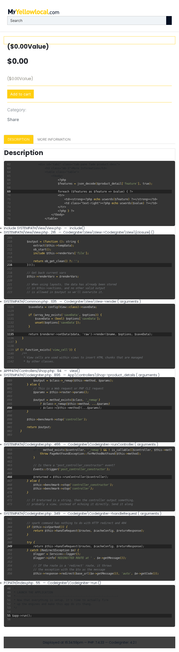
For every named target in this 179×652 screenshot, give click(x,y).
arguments (129, 301)
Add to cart (20, 94)
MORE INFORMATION (54, 139)
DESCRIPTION (19, 139)
